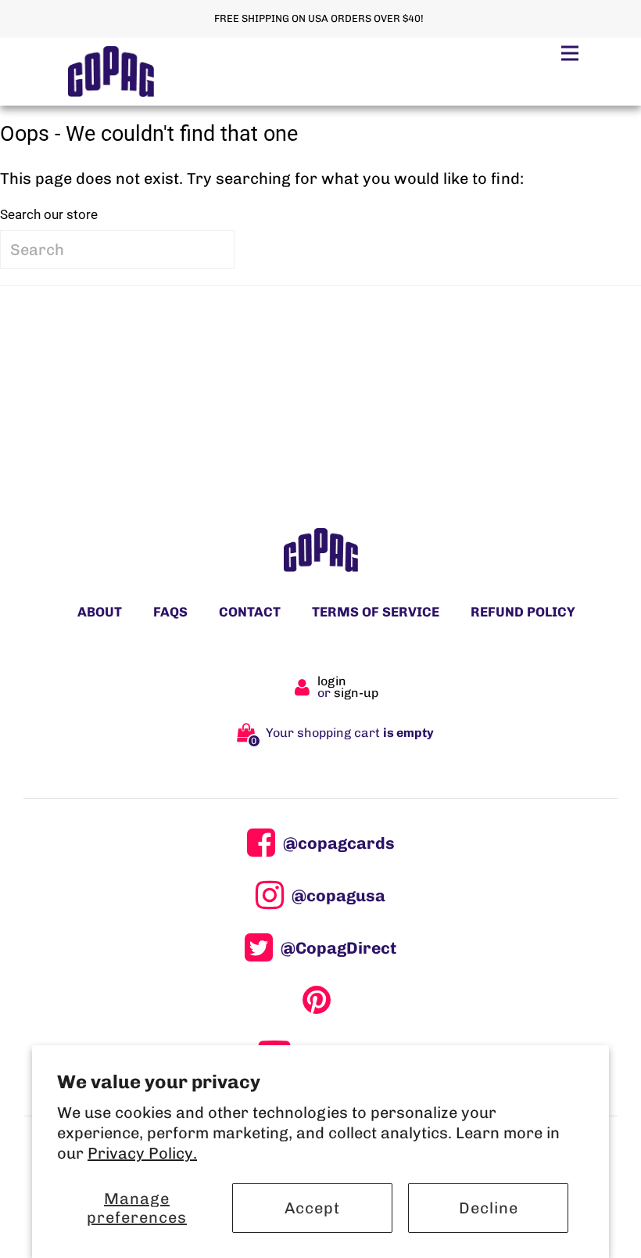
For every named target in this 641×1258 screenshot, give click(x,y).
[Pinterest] (320, 999)
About (99, 612)
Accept (312, 1208)
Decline (488, 1208)
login (331, 681)
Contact (250, 612)
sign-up (356, 692)
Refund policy (523, 612)
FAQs (170, 612)
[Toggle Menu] (569, 53)
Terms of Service (375, 612)
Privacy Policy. (142, 1153)
